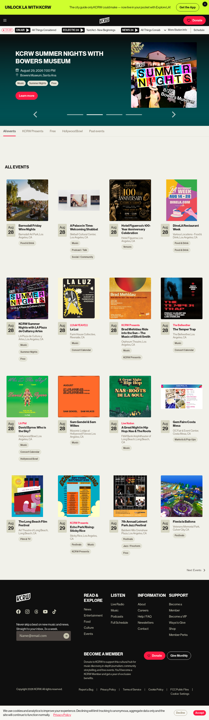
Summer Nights (37, 83)
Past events (96, 131)
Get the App (188, 7)
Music (20, 83)
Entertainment (93, 615)
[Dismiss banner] (204, 4)
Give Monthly (179, 655)
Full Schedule (119, 622)
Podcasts (117, 616)
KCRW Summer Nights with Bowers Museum (59, 57)
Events (88, 633)
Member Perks (178, 634)
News (87, 609)
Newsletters (145, 622)
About (142, 604)
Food (87, 621)
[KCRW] (23, 601)
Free (54, 83)
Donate (197, 20)
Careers (143, 610)
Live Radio (117, 604)
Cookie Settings (180, 693)
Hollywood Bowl (72, 131)
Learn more (26, 96)
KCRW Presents (32, 131)
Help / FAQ (145, 616)
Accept (199, 713)
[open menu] (6, 20)
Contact (143, 628)
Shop (172, 628)
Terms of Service (130, 689)
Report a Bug (86, 689)
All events (9, 131)
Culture (89, 627)
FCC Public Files (178, 689)
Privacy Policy (106, 689)
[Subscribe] (66, 636)
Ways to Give (177, 622)
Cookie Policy (154, 689)
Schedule (199, 30)
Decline (180, 713)
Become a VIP (178, 616)
